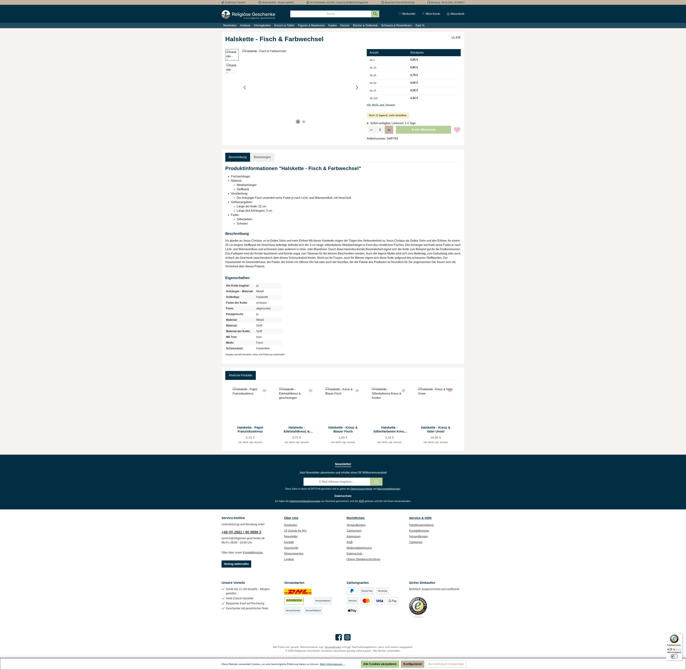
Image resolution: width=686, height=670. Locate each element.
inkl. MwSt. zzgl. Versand (381, 104)
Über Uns (291, 518)
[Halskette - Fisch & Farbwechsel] (300, 87)
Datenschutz (354, 553)
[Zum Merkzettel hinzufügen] (457, 130)
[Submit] (376, 482)
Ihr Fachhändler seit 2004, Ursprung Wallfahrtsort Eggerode (339, 2)
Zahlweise (415, 542)
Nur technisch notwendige (446, 664)
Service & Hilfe (420, 518)
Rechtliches (356, 518)
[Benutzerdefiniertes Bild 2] (298, 601)
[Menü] (680, 635)
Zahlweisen (354, 530)
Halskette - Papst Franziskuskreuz (250, 429)
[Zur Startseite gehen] (248, 14)
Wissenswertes (293, 553)
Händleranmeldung (421, 525)
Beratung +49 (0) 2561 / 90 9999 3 (447, 2)
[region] (292, 87)
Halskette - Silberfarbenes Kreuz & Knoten (389, 429)
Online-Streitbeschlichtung (363, 559)
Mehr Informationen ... (332, 664)
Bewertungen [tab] (262, 157)
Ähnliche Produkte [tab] (240, 375)
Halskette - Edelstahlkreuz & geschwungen (297, 429)
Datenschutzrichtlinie (361, 488)
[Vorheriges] (245, 87)
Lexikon (289, 559)
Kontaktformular (253, 552)
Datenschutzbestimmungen (305, 501)
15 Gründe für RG (295, 530)
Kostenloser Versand (235, 2)
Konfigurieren (412, 664)
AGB (361, 501)
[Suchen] (375, 13)
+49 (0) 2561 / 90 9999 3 (241, 532)
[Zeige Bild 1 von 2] (298, 121)
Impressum (354, 536)
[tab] (237, 157)
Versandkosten (356, 525)
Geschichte (291, 547)
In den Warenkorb (424, 129)
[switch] (674, 656)
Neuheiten (290, 525)
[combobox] (330, 13)
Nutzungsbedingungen (388, 488)
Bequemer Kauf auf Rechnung (399, 2)
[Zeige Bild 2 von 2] (303, 121)
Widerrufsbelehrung (359, 547)
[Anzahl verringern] (371, 129)
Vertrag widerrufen (236, 563)
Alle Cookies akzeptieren (380, 664)
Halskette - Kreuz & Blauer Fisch (343, 429)
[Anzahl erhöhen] (389, 129)
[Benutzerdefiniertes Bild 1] (298, 591)
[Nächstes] (356, 87)
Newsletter (291, 536)
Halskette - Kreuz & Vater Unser (435, 429)
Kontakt (289, 542)
